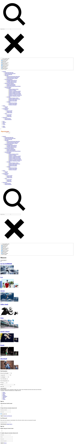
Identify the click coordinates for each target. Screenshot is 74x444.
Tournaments (5, 117)
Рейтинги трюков (8, 87)
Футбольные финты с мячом (12, 78)
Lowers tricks (9, 114)
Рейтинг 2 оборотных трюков (14, 92)
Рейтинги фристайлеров (9, 83)
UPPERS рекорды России (11, 82)
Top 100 (6, 106)
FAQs (4, 123)
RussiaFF (4, 71)
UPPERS (8, 101)
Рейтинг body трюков (13, 103)
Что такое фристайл (8, 74)
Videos (4, 392)
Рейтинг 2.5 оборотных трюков (15, 158)
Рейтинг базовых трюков (13, 89)
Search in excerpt (6, 64)
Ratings (4, 105)
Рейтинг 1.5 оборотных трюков (15, 91)
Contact (4, 124)
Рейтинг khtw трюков (13, 99)
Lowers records (9, 110)
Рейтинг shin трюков (13, 100)
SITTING (8, 96)
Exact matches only (6, 58)
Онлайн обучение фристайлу (10, 73)
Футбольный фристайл (9, 72)
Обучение (6, 75)
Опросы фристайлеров (11, 85)
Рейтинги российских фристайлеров (13, 86)
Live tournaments (8, 118)
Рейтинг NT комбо (12, 90)
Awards (6, 107)
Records (6, 109)
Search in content (6, 62)
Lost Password (9, 415)
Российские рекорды (8, 79)
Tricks (6, 113)
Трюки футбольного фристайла (13, 77)
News (4, 121)
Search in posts (5, 251)
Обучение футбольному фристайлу (13, 76)
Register (4, 127)
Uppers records (9, 112)
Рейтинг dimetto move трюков (14, 98)
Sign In (11, 424)
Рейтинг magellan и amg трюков (15, 93)
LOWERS (9, 88)
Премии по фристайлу (11, 84)
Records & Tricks (6, 108)
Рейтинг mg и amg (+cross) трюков (15, 159)
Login (4, 126)
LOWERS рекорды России (12, 80)
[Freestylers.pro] (5, 134)
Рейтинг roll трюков (12, 104)
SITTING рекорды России (12, 81)
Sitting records (9, 111)
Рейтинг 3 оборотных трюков (14, 160)
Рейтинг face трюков (13, 102)
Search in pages (5, 68)
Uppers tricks (9, 116)
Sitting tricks (9, 115)
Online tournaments (8, 119)
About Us (4, 122)
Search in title (5, 60)
